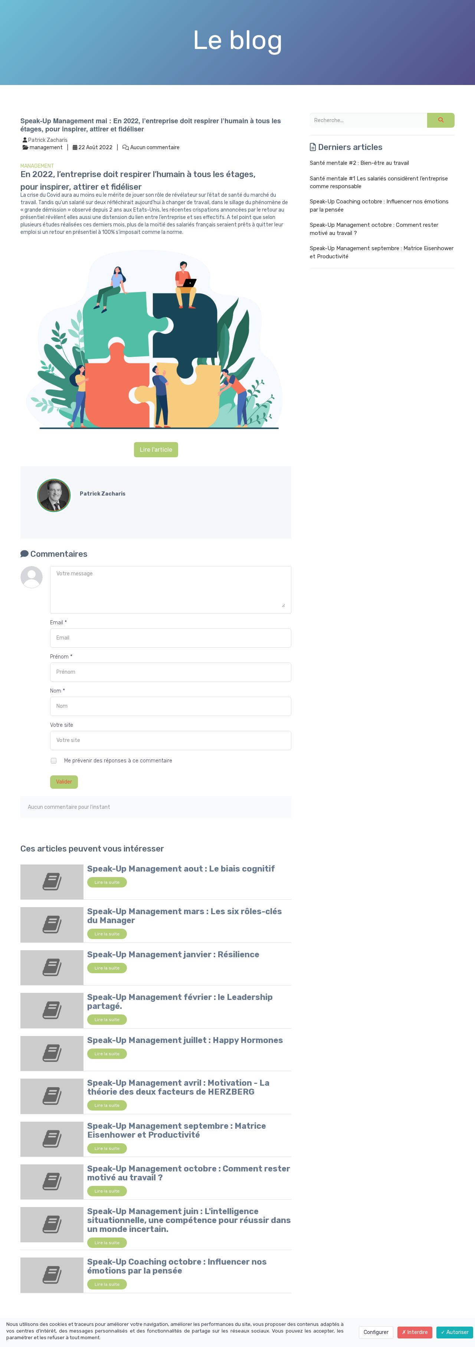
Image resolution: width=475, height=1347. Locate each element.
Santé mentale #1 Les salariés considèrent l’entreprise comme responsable (379, 182)
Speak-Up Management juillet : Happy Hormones (185, 1040)
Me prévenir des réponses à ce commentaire (117, 760)
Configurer (376, 1332)
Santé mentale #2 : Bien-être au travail (359, 163)
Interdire (417, 1332)
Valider (64, 782)
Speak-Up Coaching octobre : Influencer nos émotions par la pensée (177, 1266)
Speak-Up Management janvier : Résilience (173, 954)
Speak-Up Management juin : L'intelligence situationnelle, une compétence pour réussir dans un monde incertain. (189, 1220)
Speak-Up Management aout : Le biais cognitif (181, 869)
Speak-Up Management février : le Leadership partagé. (180, 1001)
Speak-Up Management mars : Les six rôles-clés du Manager (184, 915)
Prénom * (61, 657)
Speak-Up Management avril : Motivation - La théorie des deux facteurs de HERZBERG (178, 1087)
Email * (58, 622)
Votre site (61, 725)
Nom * (57, 691)
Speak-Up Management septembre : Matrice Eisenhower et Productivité (176, 1130)
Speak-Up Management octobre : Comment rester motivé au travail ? (188, 1173)
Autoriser (457, 1332)
